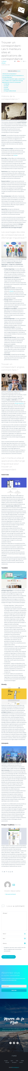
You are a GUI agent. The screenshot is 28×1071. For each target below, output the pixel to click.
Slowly (6, 87)
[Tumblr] (8, 871)
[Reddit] (12, 871)
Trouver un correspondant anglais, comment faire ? (13, 79)
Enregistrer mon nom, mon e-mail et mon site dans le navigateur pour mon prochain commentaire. (14, 949)
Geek (17, 1060)
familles (16, 155)
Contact (21, 1062)
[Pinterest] (6, 871)
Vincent (4, 61)
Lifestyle (3, 63)
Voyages (6, 1060)
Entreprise (14, 1062)
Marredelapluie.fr (15, 1067)
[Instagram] (15, 1055)
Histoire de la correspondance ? (9, 73)
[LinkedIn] (10, 871)
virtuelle (11, 291)
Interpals (6, 89)
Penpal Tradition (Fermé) (10, 91)
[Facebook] (2, 871)
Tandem (6, 85)
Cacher (18, 71)
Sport (12, 1060)
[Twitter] (4, 871)
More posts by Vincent (11, 894)
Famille (22, 1060)
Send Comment (8, 957)
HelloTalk (6, 84)
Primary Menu (25, 2)
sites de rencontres (19, 403)
